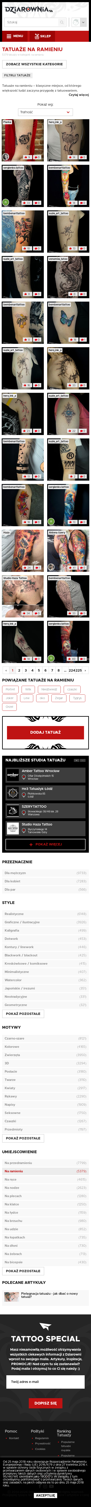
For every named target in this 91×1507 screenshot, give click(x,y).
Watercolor (13, 980)
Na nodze (12, 1187)
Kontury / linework (19, 947)
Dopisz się (45, 1403)
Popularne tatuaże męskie (67, 1446)
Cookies (40, 1449)
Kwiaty (10, 1088)
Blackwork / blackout (21, 955)
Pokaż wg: (45, 104)
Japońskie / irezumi (20, 988)
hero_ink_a (55, 122)
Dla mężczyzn (15, 873)
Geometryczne (16, 1005)
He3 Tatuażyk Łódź (37, 789)
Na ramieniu (14, 1171)
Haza (6, 532)
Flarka (7, 122)
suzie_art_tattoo (58, 213)
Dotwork (11, 938)
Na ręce (11, 1179)
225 (79, 670)
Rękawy (11, 1096)
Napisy (10, 1104)
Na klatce (12, 1204)
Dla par (10, 889)
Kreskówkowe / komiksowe (26, 963)
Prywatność (43, 1443)
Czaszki (10, 1121)
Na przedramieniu (18, 1163)
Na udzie (11, 1229)
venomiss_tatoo (58, 259)
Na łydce (11, 1212)
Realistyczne (14, 914)
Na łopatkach (15, 1237)
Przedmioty (14, 1129)
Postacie (11, 1071)
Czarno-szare (14, 1038)
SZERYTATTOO (34, 806)
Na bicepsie (14, 1262)
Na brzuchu (13, 1221)
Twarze (10, 1080)
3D (7, 1063)
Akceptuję (45, 1495)
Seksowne (13, 1113)
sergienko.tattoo (13, 168)
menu (18, 36)
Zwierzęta (12, 1055)
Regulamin (42, 1438)
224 (72, 670)
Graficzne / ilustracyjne (22, 922)
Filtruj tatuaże (17, 75)
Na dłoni (11, 1245)
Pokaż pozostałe (23, 1014)
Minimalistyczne (17, 972)
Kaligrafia (12, 930)
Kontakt (14, 1438)
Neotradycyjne (16, 996)
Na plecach (13, 1196)
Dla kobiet (12, 881)
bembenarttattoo (59, 168)
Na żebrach (13, 1254)
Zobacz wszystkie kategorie (34, 64)
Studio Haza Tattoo (15, 578)
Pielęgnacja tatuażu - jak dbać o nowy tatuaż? (49, 1295)
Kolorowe (12, 1046)
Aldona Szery (57, 532)
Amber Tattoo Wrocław (40, 771)
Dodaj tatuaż (45, 733)
